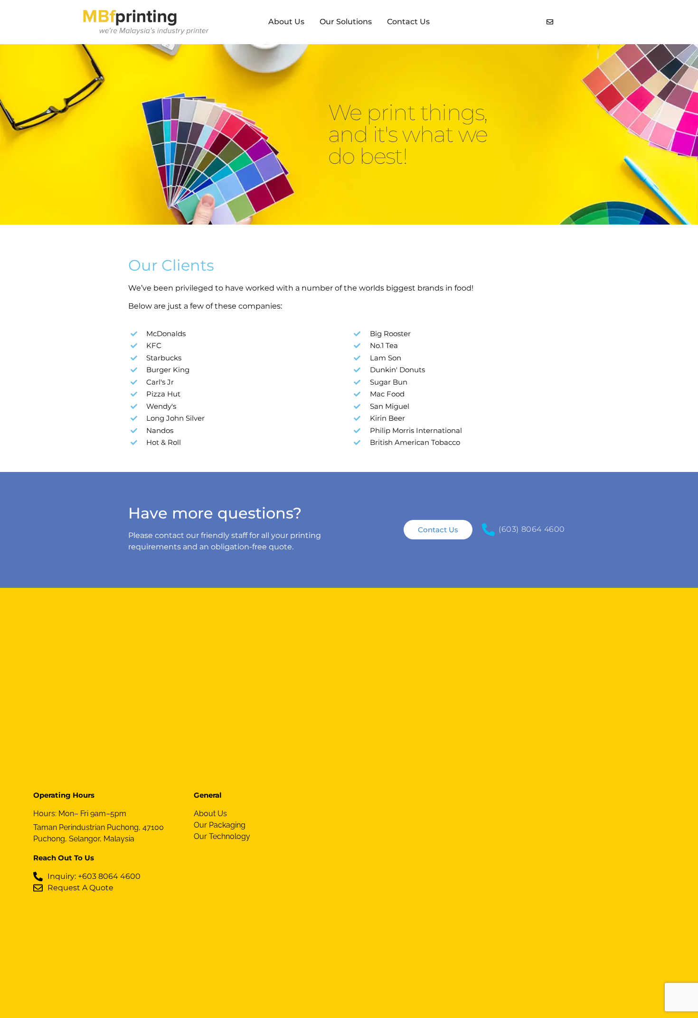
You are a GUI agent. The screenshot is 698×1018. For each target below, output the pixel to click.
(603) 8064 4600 (532, 529)
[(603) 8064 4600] (488, 529)
